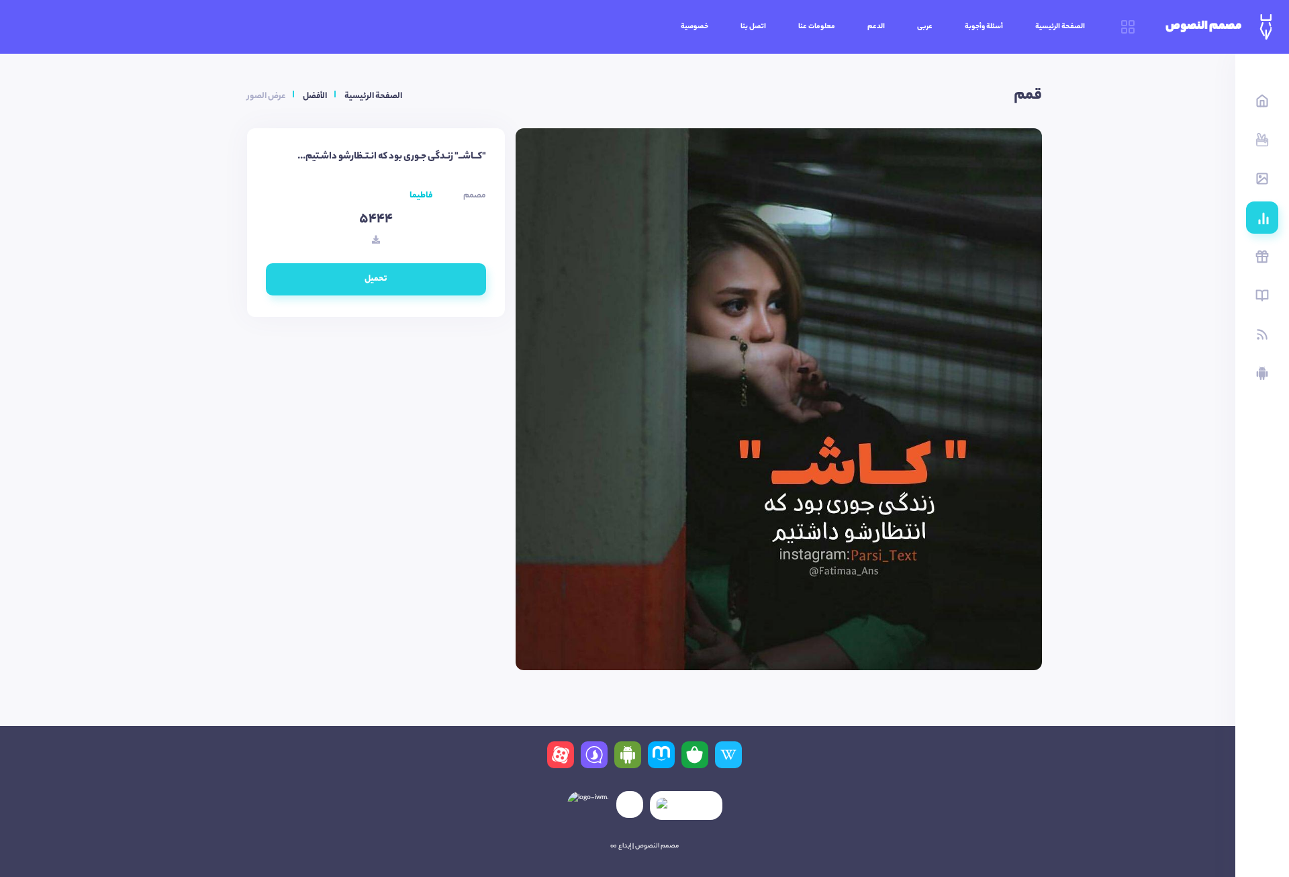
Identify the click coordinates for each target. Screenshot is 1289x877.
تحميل (376, 279)
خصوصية (694, 27)
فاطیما (421, 196)
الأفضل (315, 96)
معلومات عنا (816, 27)
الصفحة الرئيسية (1060, 27)
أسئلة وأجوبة (984, 27)
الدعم (876, 27)
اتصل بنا (753, 27)
